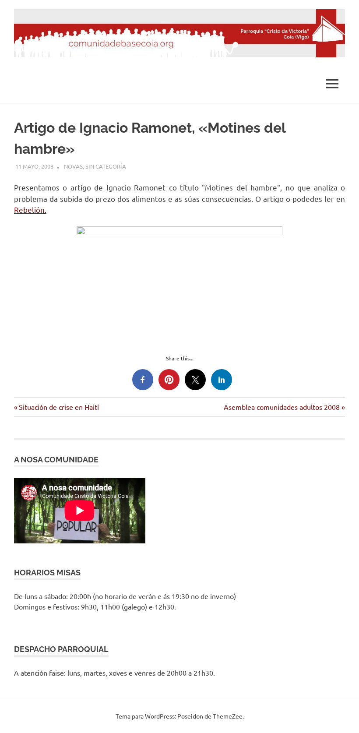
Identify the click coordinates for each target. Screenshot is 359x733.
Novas (73, 166)
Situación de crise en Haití (58, 406)
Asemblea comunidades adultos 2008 (282, 406)
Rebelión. (30, 209)
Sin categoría (105, 166)
